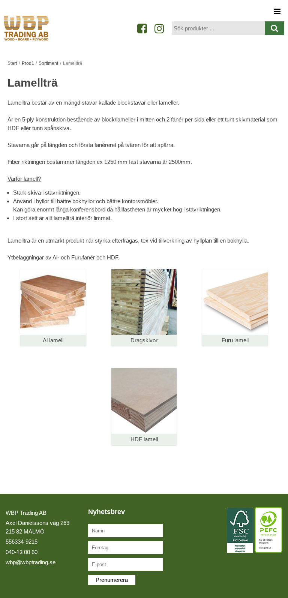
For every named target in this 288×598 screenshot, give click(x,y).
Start (12, 63)
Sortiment (48, 63)
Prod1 (28, 63)
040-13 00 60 (22, 552)
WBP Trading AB (26, 513)
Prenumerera (112, 580)
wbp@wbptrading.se (31, 562)
